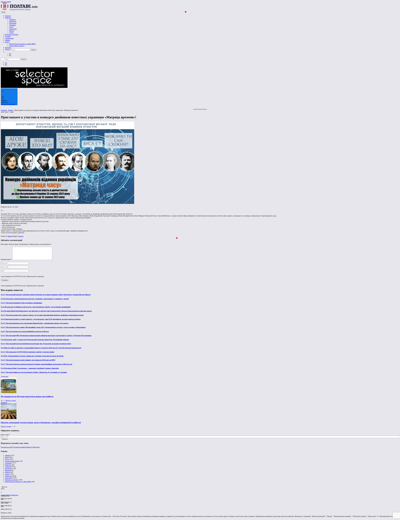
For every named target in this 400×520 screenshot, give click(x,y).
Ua (10, 53)
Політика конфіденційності (22, 447)
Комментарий (6, 259)
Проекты (8, 48)
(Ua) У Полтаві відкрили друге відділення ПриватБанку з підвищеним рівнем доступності (34, 323)
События (12, 19)
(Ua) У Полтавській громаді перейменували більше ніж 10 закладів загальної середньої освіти (36, 344)
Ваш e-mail (5, 435)
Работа (11, 31)
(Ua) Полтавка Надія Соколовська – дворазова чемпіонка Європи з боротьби (30, 368)
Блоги (7, 42)
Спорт (11, 33)
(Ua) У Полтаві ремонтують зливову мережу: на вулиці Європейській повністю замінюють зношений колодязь (42, 315)
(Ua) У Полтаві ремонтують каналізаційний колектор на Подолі (25, 331)
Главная (8, 16)
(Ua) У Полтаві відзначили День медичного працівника (21, 303)
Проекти (8, 470)
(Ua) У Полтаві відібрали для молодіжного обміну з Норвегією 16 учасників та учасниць (34, 372)
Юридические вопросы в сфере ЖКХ (22, 44)
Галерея (8, 36)
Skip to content (6, 2)
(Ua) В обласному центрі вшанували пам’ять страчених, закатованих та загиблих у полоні (35, 299)
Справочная (9, 38)
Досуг (11, 27)
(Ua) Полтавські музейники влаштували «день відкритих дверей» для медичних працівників (36, 307)
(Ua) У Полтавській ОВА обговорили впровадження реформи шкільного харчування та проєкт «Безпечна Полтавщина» (46, 335)
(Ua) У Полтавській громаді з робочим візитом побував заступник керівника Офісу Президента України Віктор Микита (46, 295)
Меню (3, 12)
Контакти (36, 447)
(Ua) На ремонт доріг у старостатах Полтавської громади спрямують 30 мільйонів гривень (35, 339)
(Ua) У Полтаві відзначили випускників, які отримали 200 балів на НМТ (28, 360)
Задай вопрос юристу (16, 46)
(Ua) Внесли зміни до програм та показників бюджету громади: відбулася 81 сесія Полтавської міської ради (41, 348)
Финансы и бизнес (11, 34)
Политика (12, 23)
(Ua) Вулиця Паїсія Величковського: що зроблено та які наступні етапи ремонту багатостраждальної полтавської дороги (46, 311)
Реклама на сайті (7, 447)
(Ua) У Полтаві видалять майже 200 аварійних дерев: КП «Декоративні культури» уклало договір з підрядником (43, 327)
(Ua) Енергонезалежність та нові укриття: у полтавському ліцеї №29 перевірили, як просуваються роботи (40, 319)
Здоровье (12, 25)
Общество (12, 21)
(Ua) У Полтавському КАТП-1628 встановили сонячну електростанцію (27, 352)
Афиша (7, 40)
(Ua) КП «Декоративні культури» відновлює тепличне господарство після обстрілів (32, 356)
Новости (8, 18)
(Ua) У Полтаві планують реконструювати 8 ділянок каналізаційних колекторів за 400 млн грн (36, 364)
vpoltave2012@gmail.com (9, 495)
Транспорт (13, 29)
